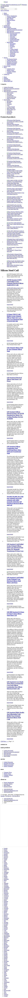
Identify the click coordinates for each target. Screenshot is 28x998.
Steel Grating (13, 35)
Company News (11, 68)
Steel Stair (12, 36)
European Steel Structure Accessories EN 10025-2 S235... (15, 141)
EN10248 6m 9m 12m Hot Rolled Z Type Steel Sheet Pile (15, 208)
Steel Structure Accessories (13, 32)
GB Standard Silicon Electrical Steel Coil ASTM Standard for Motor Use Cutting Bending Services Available (15, 415)
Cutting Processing (11, 60)
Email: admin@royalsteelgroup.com (11, 4)
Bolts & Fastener (14, 41)
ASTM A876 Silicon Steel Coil (14, 288)
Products (6, 78)
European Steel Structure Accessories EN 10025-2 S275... (15, 133)
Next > (5, 741)
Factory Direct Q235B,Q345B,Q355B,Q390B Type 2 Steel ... (14, 176)
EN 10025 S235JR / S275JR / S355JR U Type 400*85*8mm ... (15, 185)
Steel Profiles (10, 42)
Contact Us (6, 74)
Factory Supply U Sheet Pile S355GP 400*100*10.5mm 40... (15, 201)
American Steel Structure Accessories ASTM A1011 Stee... (15, 158)
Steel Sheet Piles (14, 50)
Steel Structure (10, 31)
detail (11, 304)
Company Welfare (11, 71)
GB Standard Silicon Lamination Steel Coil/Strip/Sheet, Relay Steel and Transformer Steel (14, 450)
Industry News (10, 70)
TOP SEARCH (16, 796)
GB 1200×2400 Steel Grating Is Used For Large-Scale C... (15, 235)
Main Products (7, 27)
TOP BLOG (8, 796)
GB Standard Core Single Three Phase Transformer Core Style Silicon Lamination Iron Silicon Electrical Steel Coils (15, 685)
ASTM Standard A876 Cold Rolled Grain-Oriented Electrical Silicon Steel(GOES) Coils (15, 282)
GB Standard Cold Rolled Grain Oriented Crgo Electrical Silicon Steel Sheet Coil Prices (15, 580)
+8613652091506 (8, 789)
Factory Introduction (12, 16)
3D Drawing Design (12, 59)
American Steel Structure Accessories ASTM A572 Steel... (15, 149)
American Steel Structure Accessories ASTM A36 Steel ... (15, 166)
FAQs (8, 24)
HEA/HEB (12, 43)
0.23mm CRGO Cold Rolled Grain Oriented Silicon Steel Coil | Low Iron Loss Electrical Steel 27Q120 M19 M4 (15, 317)
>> (8, 741)
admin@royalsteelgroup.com (11, 790)
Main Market (10, 18)
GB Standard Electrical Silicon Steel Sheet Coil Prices (14, 379)
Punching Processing (12, 61)
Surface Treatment (11, 64)
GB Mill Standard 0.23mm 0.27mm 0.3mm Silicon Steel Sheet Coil (15, 613)
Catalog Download (11, 28)
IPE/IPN (12, 45)
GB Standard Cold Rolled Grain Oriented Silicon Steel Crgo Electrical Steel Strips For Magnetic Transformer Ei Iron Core (15, 547)
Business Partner (11, 20)
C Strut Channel (14, 49)
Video (8, 21)
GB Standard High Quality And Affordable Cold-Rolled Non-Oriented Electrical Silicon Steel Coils (15, 716)
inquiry (8, 304)
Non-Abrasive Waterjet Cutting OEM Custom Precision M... (14, 219)
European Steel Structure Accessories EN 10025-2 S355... (15, 125)
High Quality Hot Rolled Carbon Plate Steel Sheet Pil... (15, 265)
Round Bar (12, 55)
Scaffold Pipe (13, 38)
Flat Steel (12, 56)
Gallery (8, 23)
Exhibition (9, 73)
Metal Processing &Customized (14, 29)
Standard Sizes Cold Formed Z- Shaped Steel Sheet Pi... (14, 244)
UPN (11, 48)
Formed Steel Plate (14, 39)
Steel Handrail (13, 34)
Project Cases (7, 66)
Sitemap (3, 796)
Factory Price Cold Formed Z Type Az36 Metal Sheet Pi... (15, 193)
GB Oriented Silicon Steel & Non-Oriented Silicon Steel (15, 349)
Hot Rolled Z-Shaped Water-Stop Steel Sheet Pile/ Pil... (15, 257)
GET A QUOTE (5, 10)
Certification (7, 25)
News (5, 67)
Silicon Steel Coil (14, 52)
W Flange (12, 46)
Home (5, 13)
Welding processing (11, 63)
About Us (6, 14)
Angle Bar (12, 53)
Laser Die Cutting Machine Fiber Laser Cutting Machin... (15, 227)
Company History (11, 17)
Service (5, 57)
